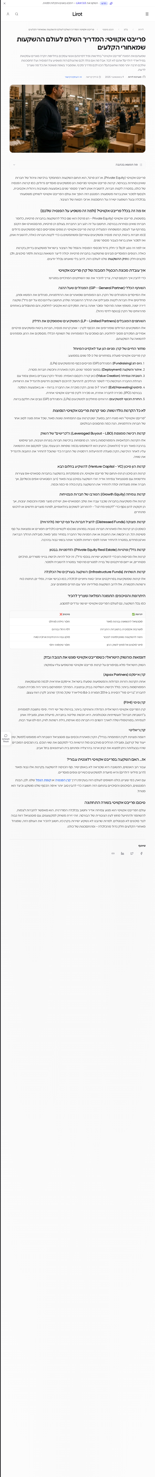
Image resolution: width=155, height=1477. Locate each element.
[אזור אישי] (8, 14)
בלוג (126, 29)
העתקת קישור (72, 77)
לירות (141, 29)
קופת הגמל (44, 780)
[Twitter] (132, 853)
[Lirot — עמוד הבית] (77, 14)
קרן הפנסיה (63, 780)
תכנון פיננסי (108, 29)
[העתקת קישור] (113, 853)
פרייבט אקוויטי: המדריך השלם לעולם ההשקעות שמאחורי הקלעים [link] (61, 29)
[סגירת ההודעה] (4, 3)
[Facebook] (141, 853)
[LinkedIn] (122, 853)
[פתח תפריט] (147, 14)
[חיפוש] (16, 14)
